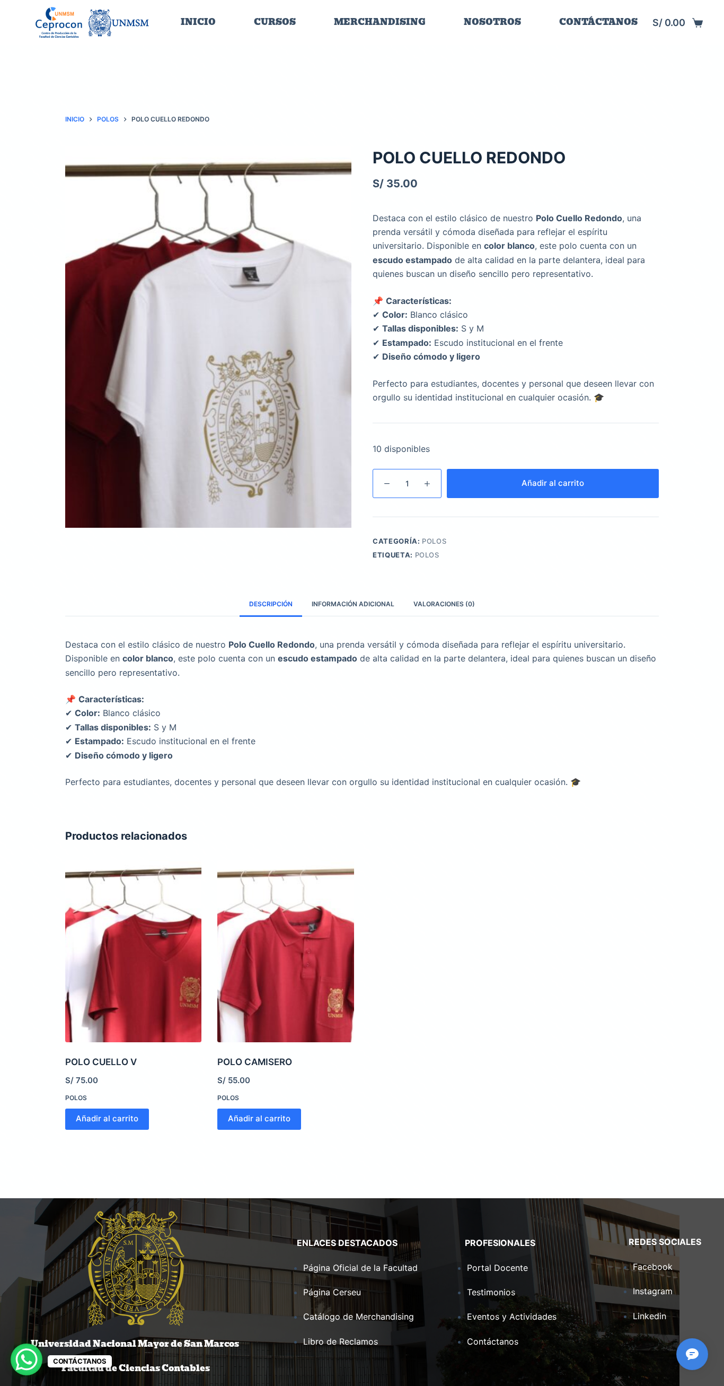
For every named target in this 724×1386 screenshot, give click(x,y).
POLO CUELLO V (101, 1062)
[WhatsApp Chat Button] (26, 1359)
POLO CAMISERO (254, 1062)
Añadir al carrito (553, 483)
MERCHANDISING (380, 22)
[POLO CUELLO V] (133, 951)
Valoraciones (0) (444, 604)
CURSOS (275, 22)
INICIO (198, 22)
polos (427, 555)
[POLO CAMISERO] (285, 951)
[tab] (271, 604)
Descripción (271, 604)
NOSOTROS (492, 22)
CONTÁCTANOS (598, 22)
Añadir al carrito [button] (107, 1118)
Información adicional (353, 604)
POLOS (434, 541)
